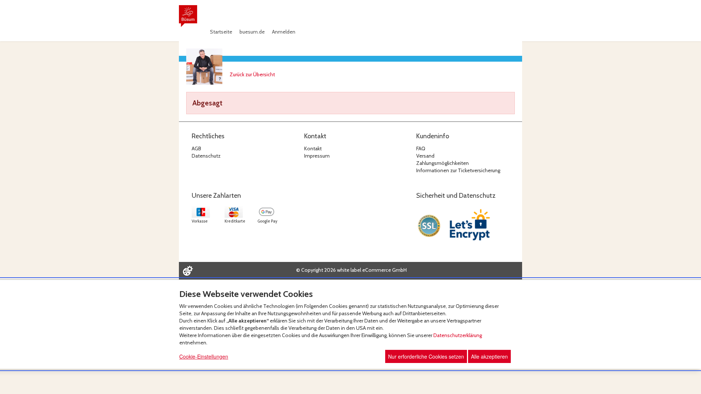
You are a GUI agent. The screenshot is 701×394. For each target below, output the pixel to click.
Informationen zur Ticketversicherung (458, 170)
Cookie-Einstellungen (203, 356)
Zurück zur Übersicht (252, 74)
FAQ (420, 148)
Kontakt (313, 148)
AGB (196, 148)
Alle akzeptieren (489, 356)
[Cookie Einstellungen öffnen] (187, 270)
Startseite (221, 31)
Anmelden (283, 31)
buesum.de (252, 31)
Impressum (317, 155)
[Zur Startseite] (188, 16)
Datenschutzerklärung (457, 335)
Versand (425, 155)
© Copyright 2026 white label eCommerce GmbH (351, 270)
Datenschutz (206, 155)
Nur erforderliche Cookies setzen (426, 356)
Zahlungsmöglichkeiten (442, 163)
